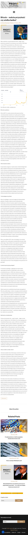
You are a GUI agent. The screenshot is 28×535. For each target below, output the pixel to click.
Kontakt (23, 532)
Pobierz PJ (14, 532)
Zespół (18, 532)
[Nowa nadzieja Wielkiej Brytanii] (14, 449)
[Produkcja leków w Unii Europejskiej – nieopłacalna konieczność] (14, 425)
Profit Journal (10, 528)
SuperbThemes (14, 530)
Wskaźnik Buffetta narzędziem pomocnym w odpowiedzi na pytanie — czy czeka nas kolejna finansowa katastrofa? (14, 485)
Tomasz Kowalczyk (5, 22)
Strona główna (7, 532)
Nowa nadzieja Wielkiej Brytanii (14, 460)
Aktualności (4, 398)
